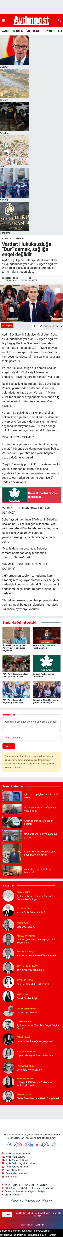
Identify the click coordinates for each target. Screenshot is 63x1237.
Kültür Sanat (11, 1188)
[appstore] (17, 1201)
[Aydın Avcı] (8, 924)
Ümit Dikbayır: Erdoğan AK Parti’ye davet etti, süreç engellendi (14, 648)
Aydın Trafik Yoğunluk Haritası (21, 1163)
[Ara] (59, 20)
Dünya (8, 1191)
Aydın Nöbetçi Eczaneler (18, 1153)
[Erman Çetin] (8, 1096)
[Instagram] (26, 1144)
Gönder (9, 746)
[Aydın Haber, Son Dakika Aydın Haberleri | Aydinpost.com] (31, 20)
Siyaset (43, 1185)
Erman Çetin (24, 1094)
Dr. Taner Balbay (26, 1008)
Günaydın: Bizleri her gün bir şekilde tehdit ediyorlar (46, 701)
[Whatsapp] (53, 1144)
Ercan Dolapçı (25, 951)
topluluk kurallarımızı (30, 756)
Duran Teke (23, 892)
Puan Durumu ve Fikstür (17, 1166)
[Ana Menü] (3, 20)
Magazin (50, 1188)
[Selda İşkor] (8, 1039)
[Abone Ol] (53, 325)
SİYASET (50, 31)
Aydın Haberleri (12, 1185)
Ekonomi (36, 1188)
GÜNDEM (18, 31)
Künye (31, 1191)
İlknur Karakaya (26, 1051)
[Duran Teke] (8, 895)
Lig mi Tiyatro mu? (27, 1012)
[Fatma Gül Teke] (8, 1067)
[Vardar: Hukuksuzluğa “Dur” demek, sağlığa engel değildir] (31, 303)
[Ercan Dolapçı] (8, 953)
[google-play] (33, 1201)
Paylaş (9, 325)
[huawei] (47, 1201)
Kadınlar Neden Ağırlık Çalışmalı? (35, 1041)
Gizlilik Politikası (13, 1194)
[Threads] (47, 1144)
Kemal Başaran (26, 935)
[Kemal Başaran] (8, 939)
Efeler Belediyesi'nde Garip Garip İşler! (38, 1098)
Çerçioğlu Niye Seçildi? (29, 1069)
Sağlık (24, 1188)
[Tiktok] (42, 1144)
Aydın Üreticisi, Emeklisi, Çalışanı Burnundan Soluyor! (35, 898)
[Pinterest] (20, 1144)
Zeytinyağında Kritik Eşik (30, 969)
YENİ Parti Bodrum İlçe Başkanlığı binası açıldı (13, 701)
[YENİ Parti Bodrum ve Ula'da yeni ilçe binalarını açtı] (16, 663)
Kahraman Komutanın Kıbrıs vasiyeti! (37, 955)
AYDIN (5, 31)
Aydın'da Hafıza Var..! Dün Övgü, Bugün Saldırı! (38, 1027)
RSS (8, 1214)
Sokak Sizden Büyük (28, 998)
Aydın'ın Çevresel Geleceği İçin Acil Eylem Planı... (36, 941)
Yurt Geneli (29, 1185)
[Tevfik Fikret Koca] (8, 967)
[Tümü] (59, 885)
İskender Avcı (24, 1021)
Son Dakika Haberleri (16, 1173)
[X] (15, 1144)
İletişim (42, 1191)
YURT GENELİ (34, 31)
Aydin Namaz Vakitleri (17, 1160)
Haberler (7, 238)
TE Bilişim (39, 1224)
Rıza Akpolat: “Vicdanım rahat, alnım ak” (44, 646)
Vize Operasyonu (26, 926)
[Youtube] (37, 1144)
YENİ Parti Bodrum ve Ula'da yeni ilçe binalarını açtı (15, 675)
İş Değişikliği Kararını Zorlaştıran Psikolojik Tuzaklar (34, 1084)
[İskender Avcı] (8, 1024)
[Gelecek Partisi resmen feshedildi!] (47, 663)
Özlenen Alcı (24, 908)
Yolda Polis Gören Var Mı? (31, 912)
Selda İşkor (23, 1037)
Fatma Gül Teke (25, 1066)
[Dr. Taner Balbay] (8, 1010)
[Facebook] (9, 1144)
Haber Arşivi (12, 1176)
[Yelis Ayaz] (8, 996)
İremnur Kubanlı (26, 980)
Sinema (19, 1191)
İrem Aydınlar (25, 1078)
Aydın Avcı (22, 923)
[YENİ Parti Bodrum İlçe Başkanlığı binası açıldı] (16, 689)
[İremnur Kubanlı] (8, 981)
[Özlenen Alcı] (8, 910)
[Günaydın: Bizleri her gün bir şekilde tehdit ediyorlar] (47, 689)
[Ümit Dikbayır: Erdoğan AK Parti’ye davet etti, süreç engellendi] (16, 635)
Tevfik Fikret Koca (27, 966)
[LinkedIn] (31, 1144)
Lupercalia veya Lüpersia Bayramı (35, 1055)
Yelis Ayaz (22, 994)
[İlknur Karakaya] (8, 1053)
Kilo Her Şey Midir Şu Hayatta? (33, 984)
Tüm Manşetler (13, 1170)
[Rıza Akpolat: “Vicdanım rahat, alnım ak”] (47, 635)
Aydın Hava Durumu (15, 1157)
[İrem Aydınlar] (8, 1081)
